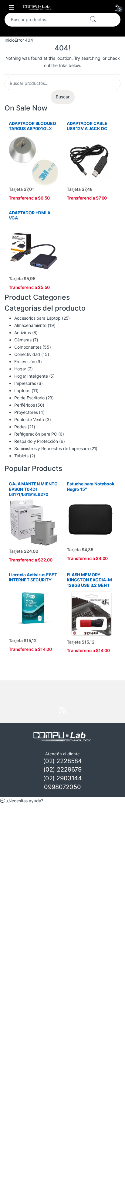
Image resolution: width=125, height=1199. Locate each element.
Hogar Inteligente (31, 376)
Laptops (22, 390)
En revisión (24, 361)
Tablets (21, 455)
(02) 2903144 (62, 778)
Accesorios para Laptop (37, 318)
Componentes (27, 347)
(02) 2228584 (62, 761)
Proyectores (26, 412)
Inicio (10, 40)
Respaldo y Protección (36, 441)
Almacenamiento (30, 325)
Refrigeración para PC (35, 433)
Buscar (92, 20)
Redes (20, 426)
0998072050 (62, 787)
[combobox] (44, 20)
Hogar (20, 368)
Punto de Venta (29, 419)
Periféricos (24, 405)
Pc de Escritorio (29, 397)
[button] (62, 800)
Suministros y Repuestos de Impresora (51, 448)
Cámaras (23, 339)
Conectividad (27, 354)
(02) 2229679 (62, 769)
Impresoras (25, 383)
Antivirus (22, 332)
